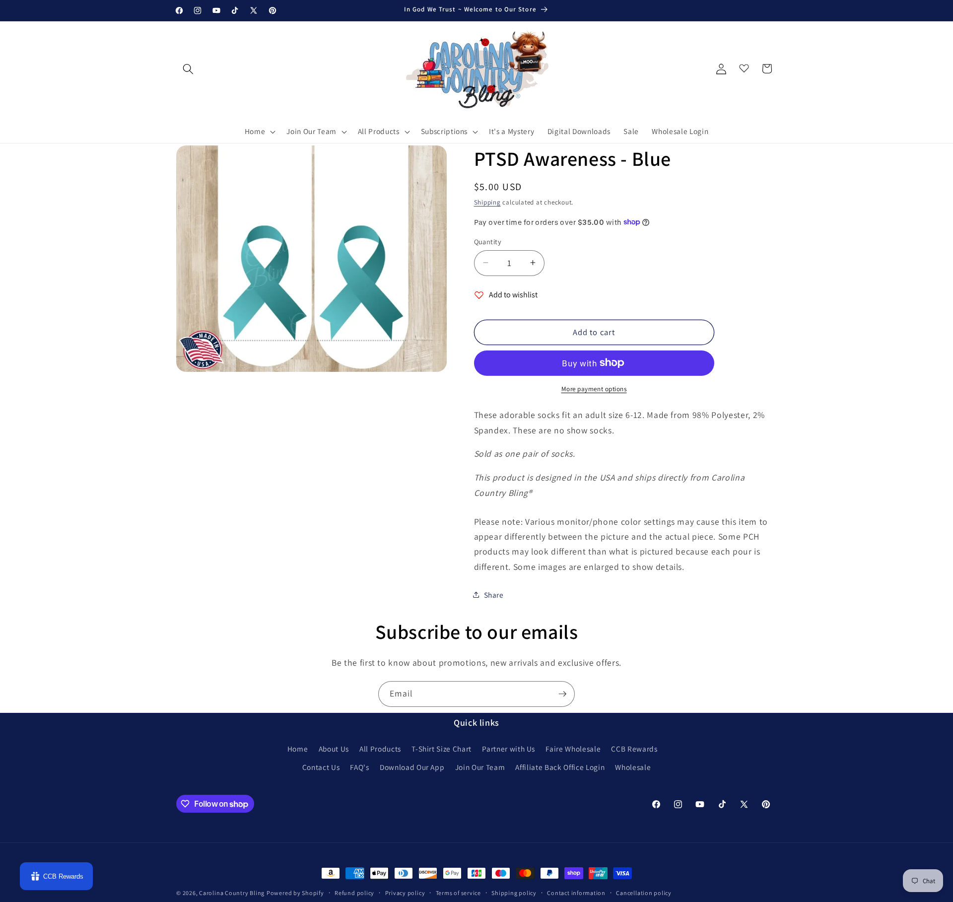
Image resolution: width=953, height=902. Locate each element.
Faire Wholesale (573, 749)
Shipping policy (514, 893)
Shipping (487, 202)
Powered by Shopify (295, 893)
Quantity (488, 241)
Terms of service (458, 893)
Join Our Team (480, 767)
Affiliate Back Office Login (560, 767)
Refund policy (354, 893)
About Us (334, 749)
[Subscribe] (562, 694)
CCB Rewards (634, 749)
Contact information (576, 893)
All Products (380, 749)
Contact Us (321, 767)
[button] (259, 131)
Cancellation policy (644, 893)
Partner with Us (508, 749)
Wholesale (633, 767)
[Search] (188, 68)
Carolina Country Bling (232, 893)
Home (297, 749)
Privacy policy (405, 893)
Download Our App (412, 767)
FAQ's (359, 767)
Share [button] (494, 594)
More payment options (594, 389)
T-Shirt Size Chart (441, 749)
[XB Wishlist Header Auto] (744, 66)
